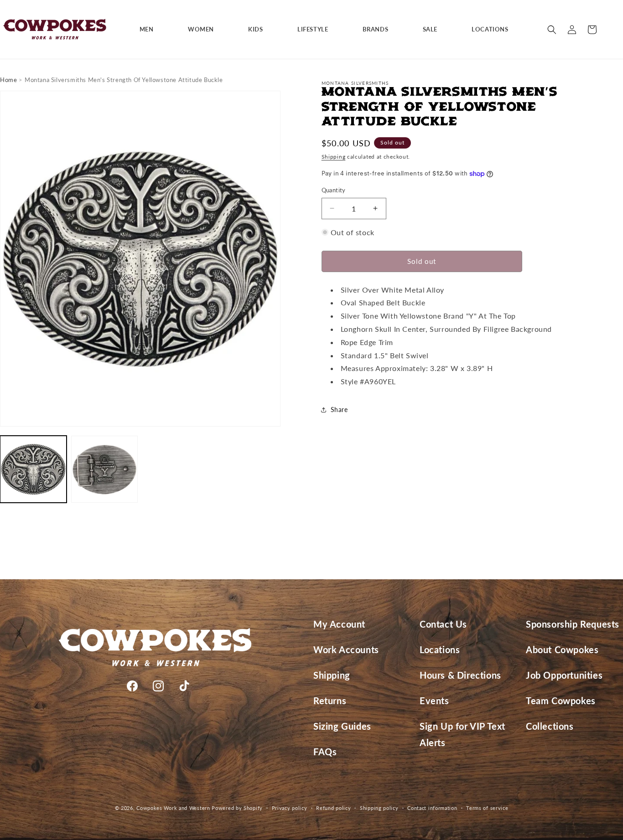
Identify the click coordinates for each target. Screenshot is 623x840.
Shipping (334, 156)
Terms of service (487, 807)
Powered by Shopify (237, 808)
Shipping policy (379, 807)
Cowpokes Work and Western (173, 808)
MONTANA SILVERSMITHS (355, 83)
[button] (150, 29)
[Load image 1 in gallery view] (33, 469)
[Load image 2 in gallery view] (104, 469)
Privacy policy (289, 807)
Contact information (432, 807)
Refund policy (333, 807)
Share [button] (339, 409)
